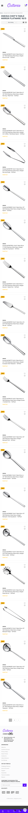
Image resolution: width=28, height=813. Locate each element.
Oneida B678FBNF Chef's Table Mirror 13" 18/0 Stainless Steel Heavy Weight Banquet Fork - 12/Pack (13, 438)
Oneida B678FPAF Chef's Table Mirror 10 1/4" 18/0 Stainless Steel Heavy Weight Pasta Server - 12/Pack (13, 591)
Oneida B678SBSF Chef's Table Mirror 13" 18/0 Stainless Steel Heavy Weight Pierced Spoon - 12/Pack (14, 209)
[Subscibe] (25, 785)
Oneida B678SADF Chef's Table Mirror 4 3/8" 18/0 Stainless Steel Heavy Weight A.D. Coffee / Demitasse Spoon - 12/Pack (13, 132)
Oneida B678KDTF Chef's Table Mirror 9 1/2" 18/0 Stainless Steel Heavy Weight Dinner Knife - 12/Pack (13, 55)
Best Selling (10, 22)
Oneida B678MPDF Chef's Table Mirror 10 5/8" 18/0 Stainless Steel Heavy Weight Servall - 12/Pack (13, 323)
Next (18, 720)
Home (1, 13)
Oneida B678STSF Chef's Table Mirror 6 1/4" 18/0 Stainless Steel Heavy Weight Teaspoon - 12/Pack (13, 706)
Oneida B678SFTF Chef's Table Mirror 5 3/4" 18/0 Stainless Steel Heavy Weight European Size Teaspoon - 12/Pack (13, 362)
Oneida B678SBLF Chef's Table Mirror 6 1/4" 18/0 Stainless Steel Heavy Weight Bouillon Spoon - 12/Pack (13, 477)
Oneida (4, 52)
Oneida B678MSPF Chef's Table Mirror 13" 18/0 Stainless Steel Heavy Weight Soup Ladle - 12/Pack (14, 668)
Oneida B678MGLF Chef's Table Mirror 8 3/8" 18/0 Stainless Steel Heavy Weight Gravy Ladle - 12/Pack (13, 553)
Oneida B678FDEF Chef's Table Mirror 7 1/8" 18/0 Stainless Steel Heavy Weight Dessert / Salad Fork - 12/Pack (13, 285)
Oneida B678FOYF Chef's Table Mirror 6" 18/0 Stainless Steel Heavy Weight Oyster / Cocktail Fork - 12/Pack (14, 400)
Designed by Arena (17, 798)
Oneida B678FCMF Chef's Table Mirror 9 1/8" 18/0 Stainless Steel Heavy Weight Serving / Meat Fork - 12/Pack (13, 94)
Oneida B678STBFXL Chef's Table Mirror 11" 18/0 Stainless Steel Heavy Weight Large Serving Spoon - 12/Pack (13, 247)
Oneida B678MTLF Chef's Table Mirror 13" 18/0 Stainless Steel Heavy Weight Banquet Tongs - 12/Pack (13, 630)
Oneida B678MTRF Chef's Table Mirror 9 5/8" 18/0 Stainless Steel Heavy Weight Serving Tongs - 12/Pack (13, 170)
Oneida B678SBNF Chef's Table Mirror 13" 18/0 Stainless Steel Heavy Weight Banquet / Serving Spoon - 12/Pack (14, 515)
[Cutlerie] (14, 5)
